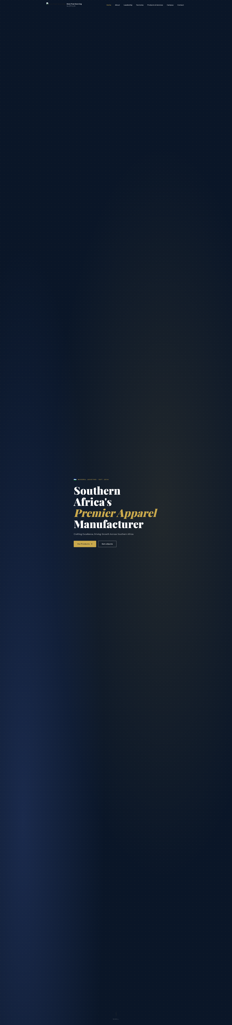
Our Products (83, 544)
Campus (170, 5)
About (117, 5)
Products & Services (155, 5)
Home (109, 5)
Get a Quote (107, 544)
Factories (140, 5)
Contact (180, 5)
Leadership (128, 5)
